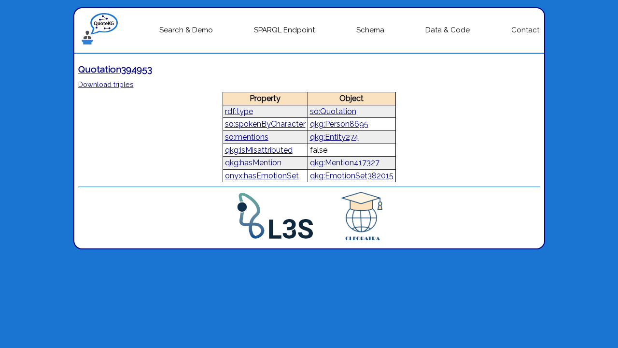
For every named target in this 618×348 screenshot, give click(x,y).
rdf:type (239, 111)
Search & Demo (186, 30)
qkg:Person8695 (339, 124)
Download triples (106, 84)
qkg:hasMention (253, 162)
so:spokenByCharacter (265, 124)
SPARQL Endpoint (284, 30)
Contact (525, 30)
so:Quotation (333, 111)
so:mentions (246, 137)
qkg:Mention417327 (344, 162)
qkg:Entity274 (334, 137)
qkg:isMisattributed (259, 150)
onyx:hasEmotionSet (262, 175)
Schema (370, 30)
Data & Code (447, 30)
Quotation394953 (115, 69)
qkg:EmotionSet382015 (351, 175)
